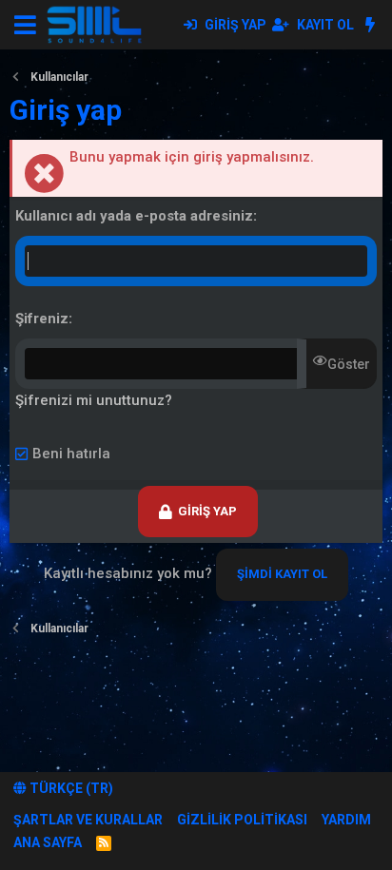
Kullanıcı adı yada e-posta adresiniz (134, 215)
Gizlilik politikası (242, 819)
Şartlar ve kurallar (88, 819)
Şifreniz (42, 318)
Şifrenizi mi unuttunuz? (93, 400)
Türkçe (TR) (70, 788)
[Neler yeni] (369, 25)
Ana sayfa (47, 842)
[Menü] (25, 25)
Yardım (346, 819)
